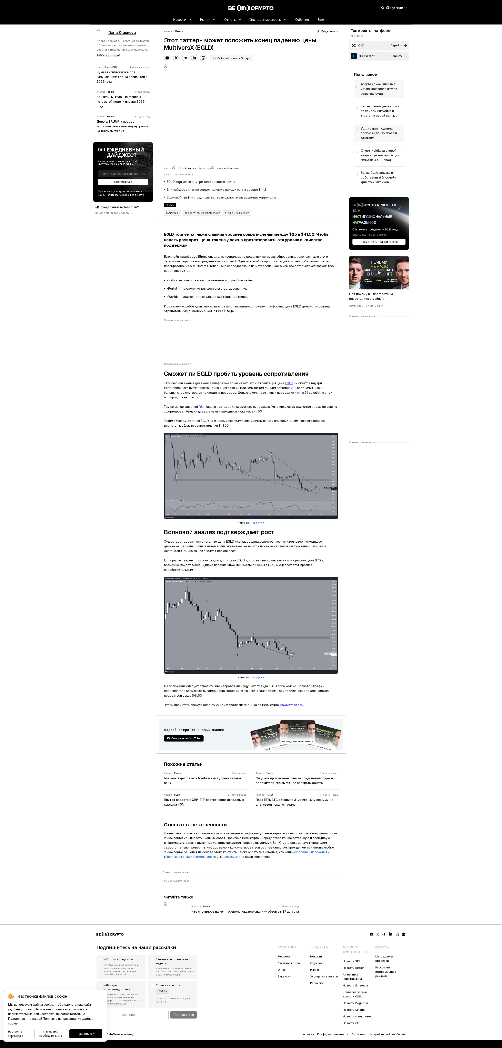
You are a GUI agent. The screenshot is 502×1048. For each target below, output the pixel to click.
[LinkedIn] (194, 58)
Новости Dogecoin (355, 1003)
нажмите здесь (291, 705)
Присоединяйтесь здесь (112, 213)
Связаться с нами (290, 963)
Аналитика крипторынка (352, 977)
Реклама (284, 956)
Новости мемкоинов (357, 1016)
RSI (201, 407)
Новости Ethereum (355, 985)
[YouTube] (167, 58)
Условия (308, 1034)
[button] (121, 967)
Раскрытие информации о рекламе (385, 972)
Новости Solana (354, 1010)
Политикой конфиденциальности (125, 195)
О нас (282, 970)
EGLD (289, 383)
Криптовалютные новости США (355, 994)
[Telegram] (185, 58)
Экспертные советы (324, 976)
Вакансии (284, 976)
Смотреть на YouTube (364, 305)
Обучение (317, 963)
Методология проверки (384, 959)
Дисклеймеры (232, 857)
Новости (316, 956)
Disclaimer (358, 1034)
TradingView (257, 522)
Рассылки (317, 983)
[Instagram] (203, 58)
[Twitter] (176, 58)
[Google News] (404, 934)
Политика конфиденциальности (190, 857)
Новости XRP (351, 961)
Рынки (179, 31)
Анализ (169, 31)
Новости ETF (351, 1023)
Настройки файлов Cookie (387, 1034)
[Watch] (379, 272)
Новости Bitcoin (354, 968)
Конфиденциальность (332, 1034)
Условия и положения (311, 852)
